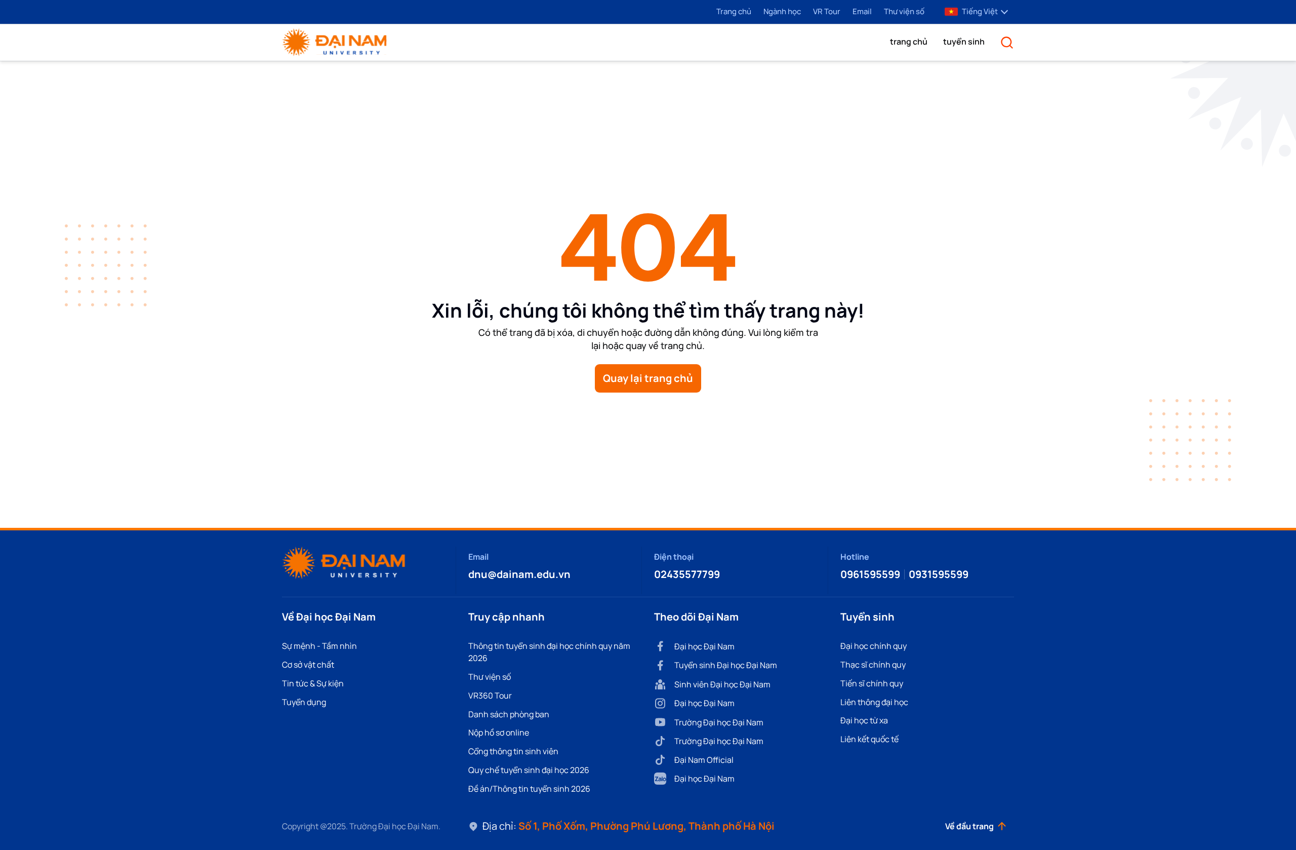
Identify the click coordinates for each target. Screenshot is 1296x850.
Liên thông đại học (874, 702)
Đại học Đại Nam (704, 646)
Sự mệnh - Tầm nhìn (319, 645)
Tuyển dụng (304, 702)
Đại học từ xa (864, 720)
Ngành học (782, 11)
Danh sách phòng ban (508, 714)
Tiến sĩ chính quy (871, 683)
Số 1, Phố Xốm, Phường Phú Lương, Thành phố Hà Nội (646, 826)
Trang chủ (733, 11)
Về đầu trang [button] (969, 826)
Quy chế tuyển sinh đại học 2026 (528, 770)
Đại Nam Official (704, 759)
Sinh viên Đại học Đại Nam (722, 684)
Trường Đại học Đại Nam (718, 722)
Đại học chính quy (873, 645)
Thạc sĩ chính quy (873, 664)
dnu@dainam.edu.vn (519, 574)
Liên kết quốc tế (869, 739)
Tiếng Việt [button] (980, 11)
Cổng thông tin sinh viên (513, 751)
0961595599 (870, 574)
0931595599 (938, 574)
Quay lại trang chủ (648, 378)
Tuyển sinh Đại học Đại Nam (725, 665)
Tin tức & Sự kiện (313, 683)
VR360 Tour (490, 695)
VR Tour (826, 11)
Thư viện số (904, 11)
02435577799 (687, 574)
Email (862, 11)
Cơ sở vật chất (308, 664)
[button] (908, 41)
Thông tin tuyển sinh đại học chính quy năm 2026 (549, 652)
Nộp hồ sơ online (498, 732)
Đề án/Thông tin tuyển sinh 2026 (529, 788)
